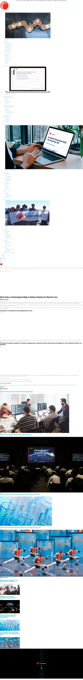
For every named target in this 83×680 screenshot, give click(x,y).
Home (13, 269)
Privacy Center (41, 671)
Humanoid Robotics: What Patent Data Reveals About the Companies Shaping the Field (20, 527)
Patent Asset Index (8, 235)
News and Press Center (8, 245)
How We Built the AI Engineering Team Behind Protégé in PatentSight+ (16, 391)
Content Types (5, 182)
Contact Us (41, 651)
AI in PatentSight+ (8, 102)
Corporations (7, 56)
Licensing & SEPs (7, 48)
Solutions (3, 11)
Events (6, 191)
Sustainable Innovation (8, 180)
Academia (6, 63)
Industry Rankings (8, 179)
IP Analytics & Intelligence (7, 96)
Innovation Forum (8, 197)
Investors (6, 60)
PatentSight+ (7, 98)
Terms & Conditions (41, 676)
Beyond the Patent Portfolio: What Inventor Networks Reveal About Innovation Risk (19, 494)
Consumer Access (41, 672)
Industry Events (7, 194)
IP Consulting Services (8, 113)
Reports (6, 186)
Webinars (6, 193)
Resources (3, 123)
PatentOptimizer (7, 119)
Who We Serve (5, 54)
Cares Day (6, 226)
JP (1, 260)
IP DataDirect (7, 109)
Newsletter (41, 658)
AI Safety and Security (8, 238)
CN (0, 260)
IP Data (6, 108)
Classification (7, 101)
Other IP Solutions (6, 115)
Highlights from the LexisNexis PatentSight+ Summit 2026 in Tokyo (15, 434)
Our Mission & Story (8, 231)
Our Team (6, 232)
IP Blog (6, 184)
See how (1, 379)
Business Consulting (8, 59)
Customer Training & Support (9, 249)
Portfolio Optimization (8, 45)
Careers (6, 243)
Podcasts (6, 187)
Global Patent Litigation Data (9, 112)
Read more (6, 39)
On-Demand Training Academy (9, 252)
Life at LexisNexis (7, 242)
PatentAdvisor (7, 120)
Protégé (6, 99)
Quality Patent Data (8, 52)
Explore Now (64, 0)
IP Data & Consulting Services (9, 106)
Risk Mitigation (7, 49)
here (32, 381)
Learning (4, 247)
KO (2, 260)
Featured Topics (5, 172)
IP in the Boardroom (8, 177)
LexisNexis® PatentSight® (34, 303)
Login (1, 257)
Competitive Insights (8, 176)
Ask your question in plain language (10, 93)
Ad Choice (41, 675)
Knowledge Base (7, 250)
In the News (5, 240)
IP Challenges (7, 42)
